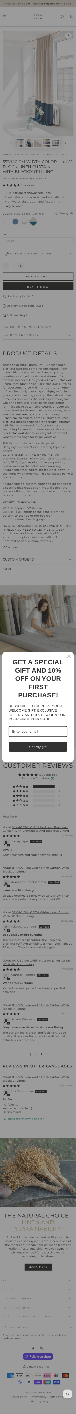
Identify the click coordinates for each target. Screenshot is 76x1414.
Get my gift (38, 747)
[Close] (69, 656)
